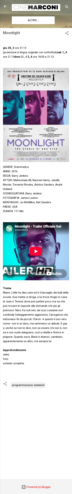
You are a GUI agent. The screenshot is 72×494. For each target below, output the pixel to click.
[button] (67, 34)
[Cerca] (67, 7)
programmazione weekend (28, 385)
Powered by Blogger (38, 487)
